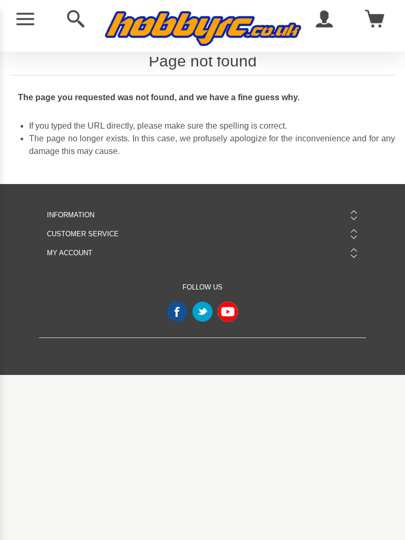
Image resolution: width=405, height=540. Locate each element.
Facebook (177, 312)
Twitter (202, 312)
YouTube (228, 312)
